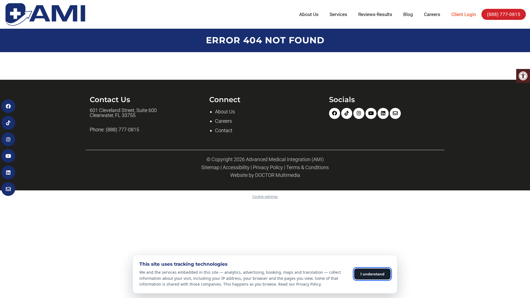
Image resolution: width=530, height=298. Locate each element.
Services (338, 14)
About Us (309, 14)
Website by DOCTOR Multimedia (265, 175)
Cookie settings (265, 196)
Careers (432, 14)
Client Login (463, 14)
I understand (373, 274)
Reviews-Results (375, 14)
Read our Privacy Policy (299, 284)
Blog (408, 14)
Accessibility (236, 167)
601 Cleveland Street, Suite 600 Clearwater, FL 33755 (123, 113)
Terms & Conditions (307, 167)
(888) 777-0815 (503, 14)
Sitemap (210, 167)
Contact (223, 130)
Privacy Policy (268, 167)
